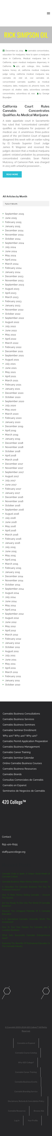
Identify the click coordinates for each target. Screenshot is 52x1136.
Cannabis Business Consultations (21, 713)
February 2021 (13, 384)
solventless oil (23, 93)
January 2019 (12, 438)
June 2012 (11, 622)
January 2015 (12, 572)
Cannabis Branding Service (25, 1091)
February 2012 (13, 638)
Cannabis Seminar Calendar (18, 757)
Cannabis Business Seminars (19, 724)
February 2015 (13, 568)
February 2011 (13, 676)
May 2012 (10, 626)
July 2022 (10, 326)
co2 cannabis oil (39, 78)
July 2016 (10, 518)
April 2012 (10, 630)
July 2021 (10, 363)
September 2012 (14, 613)
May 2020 (10, 409)
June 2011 (10, 659)
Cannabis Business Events (26, 1082)
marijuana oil (25, 86)
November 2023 (14, 280)
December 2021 (14, 351)
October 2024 (12, 238)
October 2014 (12, 584)
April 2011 (10, 668)
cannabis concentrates (38, 50)
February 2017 (13, 488)
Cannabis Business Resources (20, 768)
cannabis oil (9, 78)
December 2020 (14, 393)
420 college (28, 66)
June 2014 (11, 601)
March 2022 (11, 343)
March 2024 (11, 263)
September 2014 (14, 588)
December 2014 (14, 576)
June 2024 (11, 251)
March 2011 (11, 672)
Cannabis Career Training (17, 752)
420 (17, 66)
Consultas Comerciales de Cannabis (23, 779)
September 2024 (14, 243)
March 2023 (11, 297)
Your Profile (33, 1120)
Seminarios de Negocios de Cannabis (24, 790)
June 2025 (11, 218)
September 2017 (14, 472)
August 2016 (12, 513)
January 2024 (12, 272)
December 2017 (14, 463)
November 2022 (14, 309)
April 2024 (10, 259)
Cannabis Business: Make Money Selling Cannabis (25, 881)
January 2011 (12, 680)
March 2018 (11, 459)
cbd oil (23, 78)
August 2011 (12, 651)
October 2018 (12, 451)
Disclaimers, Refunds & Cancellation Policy (26, 1101)
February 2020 (13, 418)
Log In (16, 1120)
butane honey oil (11, 70)
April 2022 (10, 338)
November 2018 (14, 447)
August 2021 (12, 359)
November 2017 (14, 468)
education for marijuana (14, 54)
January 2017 (12, 493)
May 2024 (10, 255)
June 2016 (11, 522)
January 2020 (12, 422)
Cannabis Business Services (18, 719)
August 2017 (12, 476)
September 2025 (14, 213)
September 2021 (14, 355)
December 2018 (14, 443)
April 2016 (10, 530)
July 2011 (10, 655)
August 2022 (12, 322)
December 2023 (14, 276)
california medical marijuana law (33, 74)
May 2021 (10, 372)
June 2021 (11, 368)
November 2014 (14, 580)
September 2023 (14, 284)
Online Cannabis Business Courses (22, 763)
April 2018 (10, 455)
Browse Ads (39, 1111)
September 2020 (14, 401)
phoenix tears (38, 86)
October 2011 (12, 647)
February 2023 (13, 301)
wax (33, 93)
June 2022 (11, 330)
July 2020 (10, 405)
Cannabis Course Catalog (26, 1053)
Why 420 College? (26, 1062)
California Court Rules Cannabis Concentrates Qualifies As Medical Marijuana (26, 110)
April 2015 (10, 559)
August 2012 (12, 618)
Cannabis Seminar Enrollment (19, 730)
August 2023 (12, 288)
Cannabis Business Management (21, 746)
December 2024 (14, 230)
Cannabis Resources (16, 1111)
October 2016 (12, 505)
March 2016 (11, 534)
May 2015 (10, 555)
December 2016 (14, 497)
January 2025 (12, 226)
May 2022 (10, 334)
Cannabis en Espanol (14, 785)
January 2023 (12, 305)
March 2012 (11, 634)
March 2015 (11, 563)
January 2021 (12, 388)
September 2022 (14, 318)
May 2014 (10, 605)
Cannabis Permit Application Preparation (25, 741)
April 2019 (10, 430)
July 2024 (10, 247)
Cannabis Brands (12, 774)
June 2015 (11, 551)
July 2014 (10, 597)
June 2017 (11, 484)
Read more (12, 174)
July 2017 (10, 480)
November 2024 (14, 234)
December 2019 (14, 426)
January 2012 (12, 643)
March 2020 (12, 413)
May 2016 (10, 526)
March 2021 (11, 380)
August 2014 (12, 593)
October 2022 (12, 313)
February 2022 (13, 347)
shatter (18, 89)
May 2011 (10, 663)
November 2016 (14, 501)
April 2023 (10, 293)
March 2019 (11, 434)
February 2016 (13, 538)
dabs (15, 86)
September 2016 (14, 509)
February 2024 (13, 268)
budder (45, 66)
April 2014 (10, 609)
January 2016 (12, 543)
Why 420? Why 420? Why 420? (20, 735)
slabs (25, 89)
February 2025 (13, 222)
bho (38, 66)
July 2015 (10, 547)
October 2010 (12, 684)
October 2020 (13, 397)
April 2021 (10, 376)
